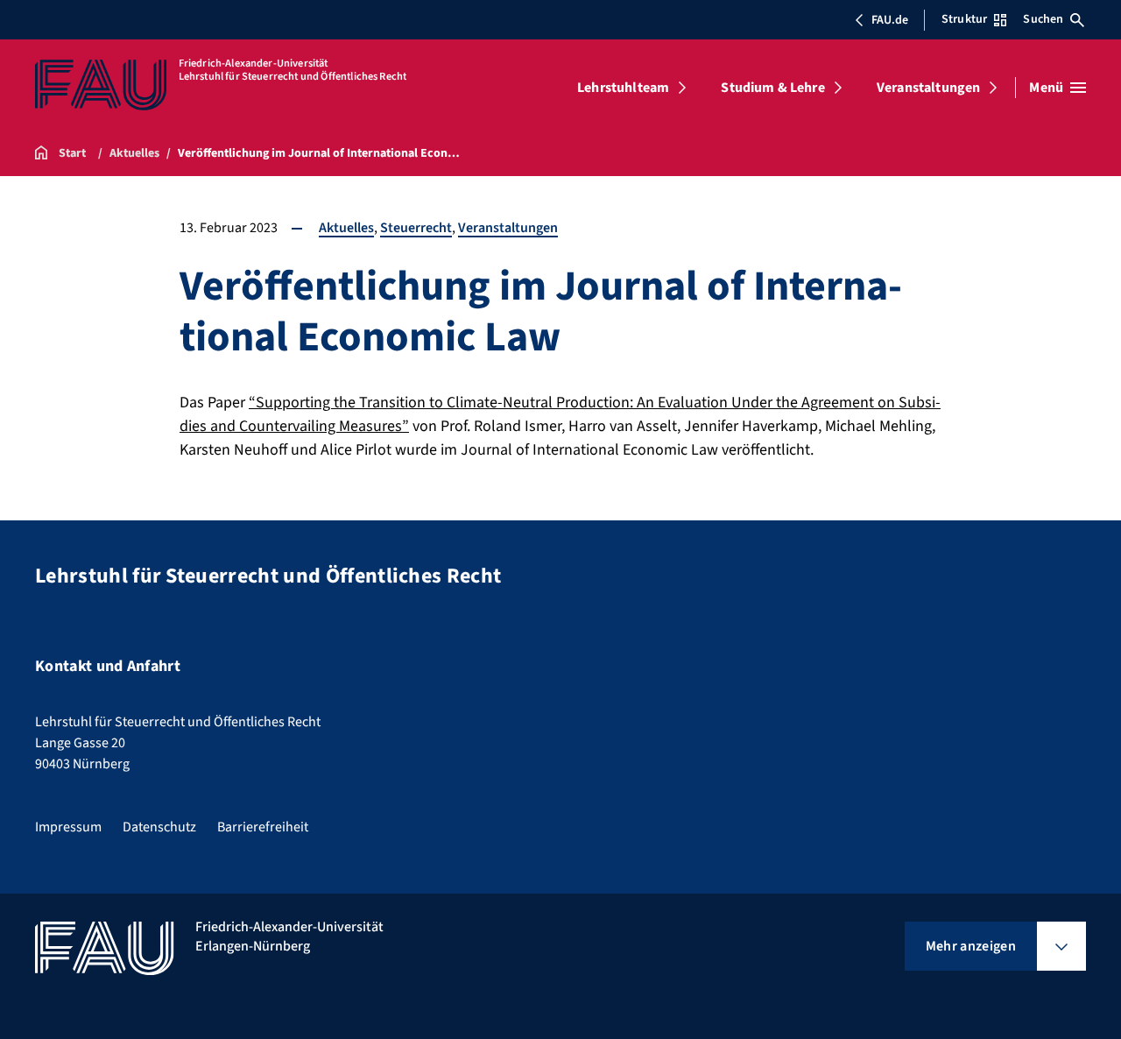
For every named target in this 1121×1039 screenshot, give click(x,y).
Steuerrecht (416, 227)
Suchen (1043, 19)
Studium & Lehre (772, 87)
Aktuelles (346, 227)
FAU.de (889, 20)
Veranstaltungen (928, 87)
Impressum (68, 827)
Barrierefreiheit (262, 827)
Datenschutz (159, 827)
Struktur (964, 19)
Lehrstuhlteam (623, 87)
